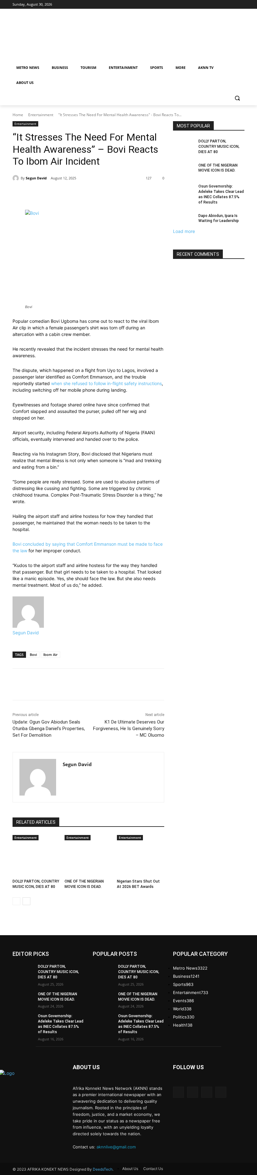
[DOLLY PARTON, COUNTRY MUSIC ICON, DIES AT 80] (36, 858)
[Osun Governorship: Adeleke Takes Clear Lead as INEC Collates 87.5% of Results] (183, 191)
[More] (150, 194)
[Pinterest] (121, 194)
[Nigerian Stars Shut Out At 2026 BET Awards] (140, 858)
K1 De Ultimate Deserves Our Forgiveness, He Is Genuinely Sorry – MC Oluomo (128, 728)
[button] (237, 97)
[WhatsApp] (136, 194)
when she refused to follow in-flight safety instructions (106, 383)
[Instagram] (192, 1092)
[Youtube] (220, 1092)
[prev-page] (16, 901)
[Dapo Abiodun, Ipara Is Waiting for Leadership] (183, 220)
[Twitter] (107, 194)
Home (18, 114)
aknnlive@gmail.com (116, 1146)
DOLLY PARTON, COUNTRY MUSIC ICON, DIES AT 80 (218, 146)
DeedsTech (103, 1169)
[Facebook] (93, 194)
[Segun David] (17, 178)
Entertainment (40, 114)
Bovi (33, 654)
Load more (184, 231)
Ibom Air (50, 654)
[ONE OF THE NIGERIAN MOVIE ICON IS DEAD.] (88, 858)
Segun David (36, 178)
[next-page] (26, 901)
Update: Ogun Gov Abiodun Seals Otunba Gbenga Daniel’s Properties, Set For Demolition (49, 728)
